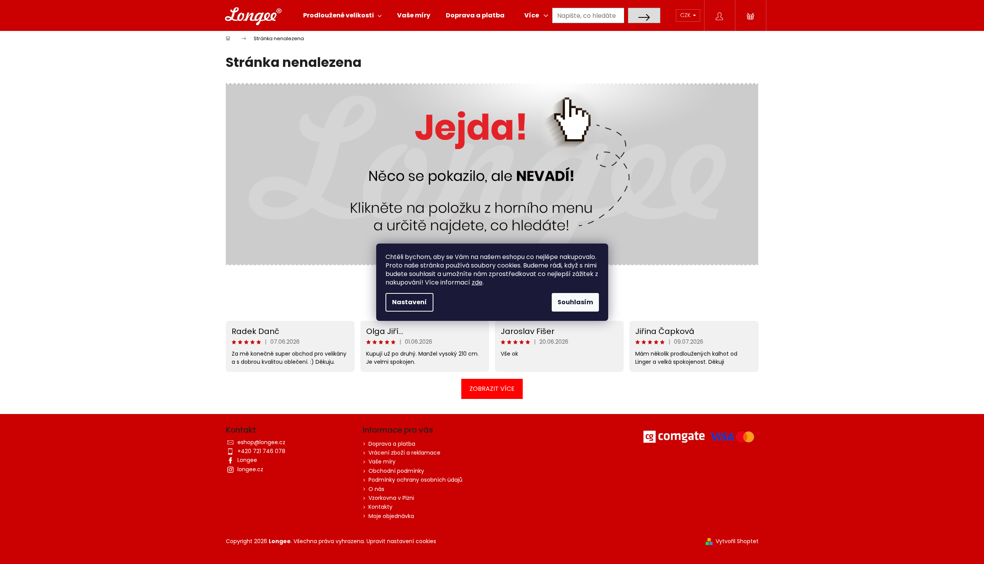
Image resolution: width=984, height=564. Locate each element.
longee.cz (250, 469)
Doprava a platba (391, 444)
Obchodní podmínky (396, 471)
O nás (376, 489)
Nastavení (409, 302)
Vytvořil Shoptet (737, 541)
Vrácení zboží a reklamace (404, 453)
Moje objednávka (391, 516)
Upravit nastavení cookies (401, 541)
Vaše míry (382, 461)
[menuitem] (342, 15)
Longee (247, 460)
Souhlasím (575, 302)
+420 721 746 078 (261, 451)
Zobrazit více (492, 388)
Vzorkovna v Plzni (391, 498)
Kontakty (380, 507)
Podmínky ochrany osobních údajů (415, 480)
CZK (686, 15)
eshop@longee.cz (261, 442)
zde (477, 282)
